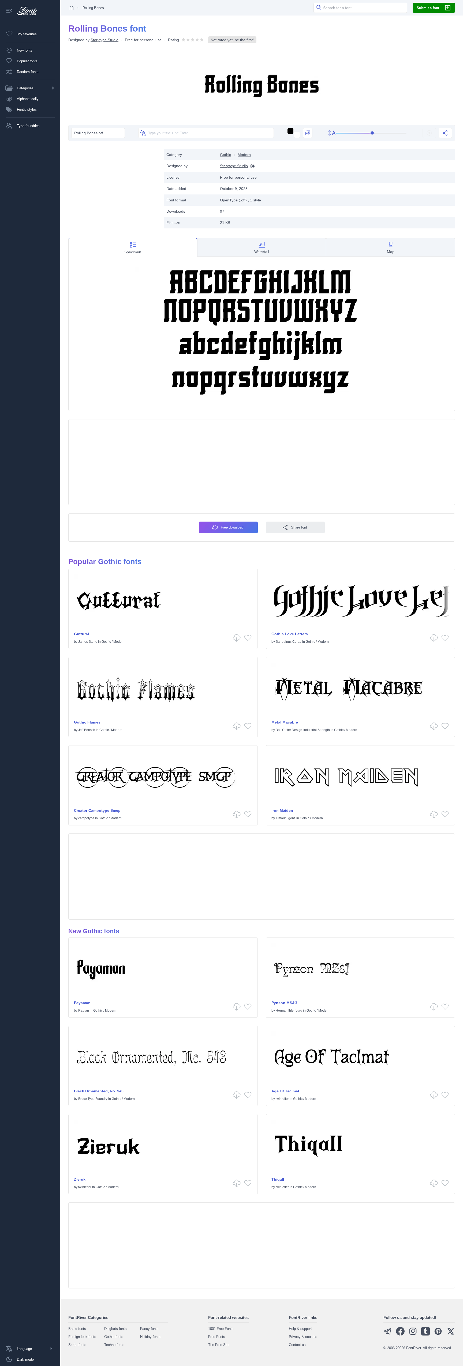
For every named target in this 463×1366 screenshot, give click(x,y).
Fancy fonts (149, 1329)
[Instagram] (413, 1334)
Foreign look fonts (82, 1337)
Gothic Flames (87, 722)
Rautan (83, 1010)
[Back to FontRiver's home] (25, 11)
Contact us (297, 1345)
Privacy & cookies (303, 1337)
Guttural (81, 634)
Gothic (225, 154)
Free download (232, 527)
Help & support (300, 1329)
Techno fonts (114, 1345)
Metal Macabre (284, 722)
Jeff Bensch (86, 730)
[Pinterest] (438, 1334)
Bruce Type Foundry (92, 1099)
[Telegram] (387, 1334)
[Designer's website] (251, 166)
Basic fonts (77, 1329)
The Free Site (218, 1345)
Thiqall (277, 1179)
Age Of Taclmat (285, 1091)
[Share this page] (445, 133)
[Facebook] (400, 1334)
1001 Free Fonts (221, 1329)
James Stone (87, 642)
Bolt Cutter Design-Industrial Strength (303, 730)
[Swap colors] (307, 133)
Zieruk (79, 1179)
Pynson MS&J (284, 1003)
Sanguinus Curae (288, 642)
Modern (244, 154)
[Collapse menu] (9, 11)
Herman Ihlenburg (289, 1010)
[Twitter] (450, 1334)
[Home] (71, 8)
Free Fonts (216, 1337)
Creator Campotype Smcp (97, 810)
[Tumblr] (425, 1334)
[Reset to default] (429, 133)
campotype (86, 818)
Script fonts (77, 1345)
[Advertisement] (113, 186)
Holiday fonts (150, 1337)
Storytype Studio (104, 40)
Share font (299, 527)
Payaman (82, 1003)
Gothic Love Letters (289, 634)
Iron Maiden (282, 810)
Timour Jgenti (286, 818)
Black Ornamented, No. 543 (99, 1091)
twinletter (282, 1099)
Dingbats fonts (115, 1329)
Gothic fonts (113, 1337)
